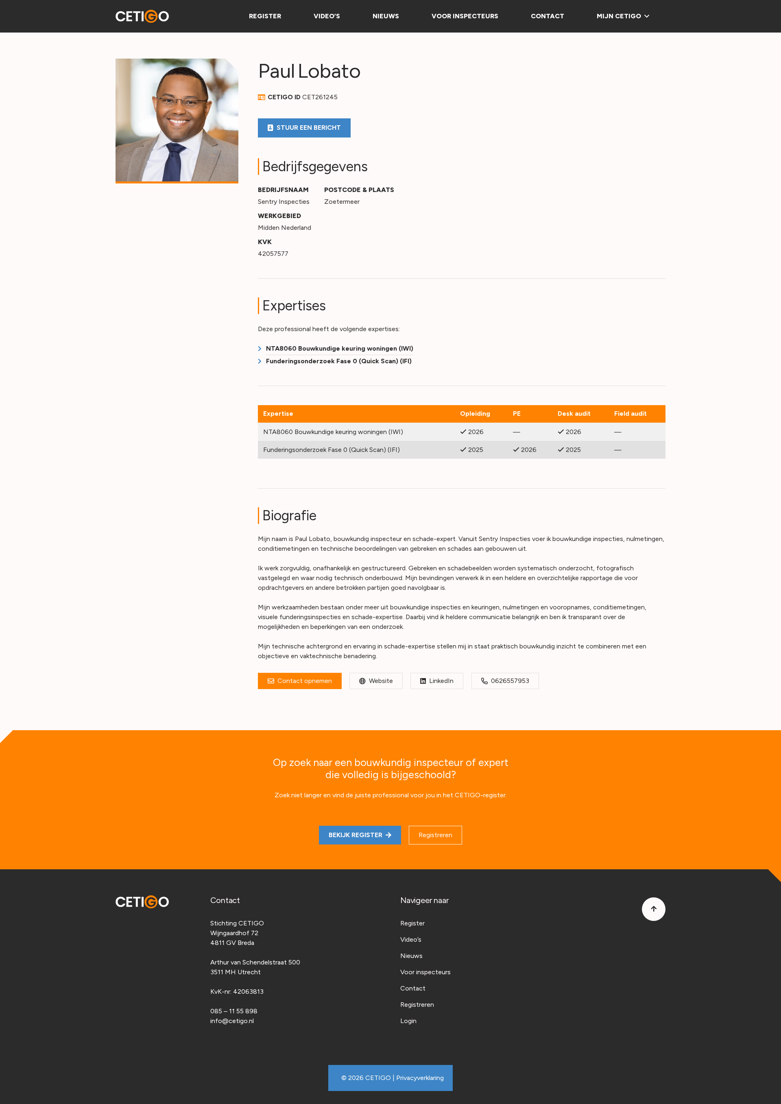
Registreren (417, 1004)
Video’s (410, 939)
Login (408, 1021)
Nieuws (411, 956)
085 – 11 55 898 (233, 1011)
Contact (412, 988)
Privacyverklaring (420, 1078)
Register (412, 923)
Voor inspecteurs (425, 972)
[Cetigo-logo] (142, 16)
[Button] (653, 909)
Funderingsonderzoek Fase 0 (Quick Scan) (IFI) (339, 361)
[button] (645, 16)
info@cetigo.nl (232, 1021)
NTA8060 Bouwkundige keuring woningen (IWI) (339, 348)
